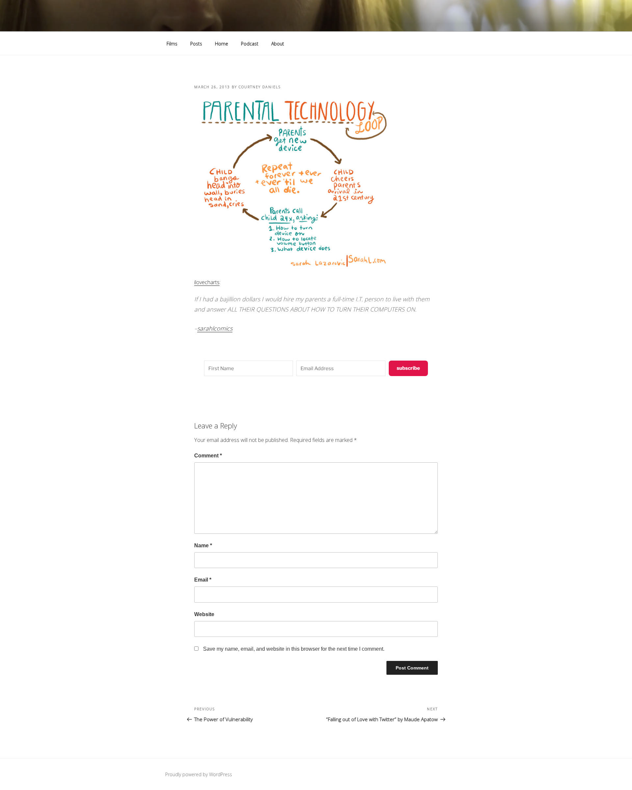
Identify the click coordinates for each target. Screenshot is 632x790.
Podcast (249, 44)
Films (172, 44)
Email (202, 580)
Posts (196, 44)
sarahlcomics (214, 328)
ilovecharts (207, 282)
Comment (208, 455)
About (277, 44)
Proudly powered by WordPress (198, 774)
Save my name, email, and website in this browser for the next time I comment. (293, 649)
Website (204, 614)
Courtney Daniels (260, 86)
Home (221, 44)
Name (203, 545)
